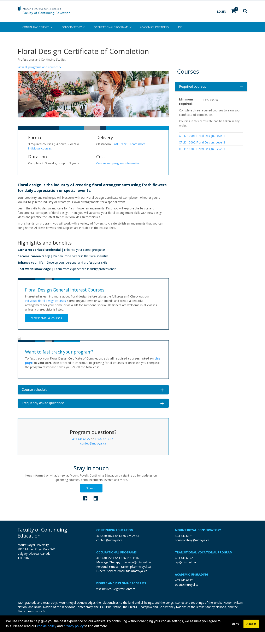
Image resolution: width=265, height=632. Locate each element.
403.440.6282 (184, 580)
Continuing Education (114, 530)
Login (222, 11)
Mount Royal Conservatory (198, 530)
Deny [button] (235, 623)
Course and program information (118, 163)
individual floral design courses (45, 301)
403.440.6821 (184, 536)
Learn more (138, 144)
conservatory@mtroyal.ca (192, 540)
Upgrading (154, 27)
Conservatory (72, 27)
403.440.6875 (81, 439)
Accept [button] (251, 623)
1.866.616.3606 (129, 558)
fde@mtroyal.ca (136, 571)
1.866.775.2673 (104, 439)
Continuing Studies (36, 27)
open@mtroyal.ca (187, 585)
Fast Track (119, 144)
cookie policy (46, 626)
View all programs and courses (38, 67)
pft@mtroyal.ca (140, 567)
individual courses (40, 148)
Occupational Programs (116, 552)
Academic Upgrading (191, 574)
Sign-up (91, 488)
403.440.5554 (105, 558)
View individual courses (46, 318)
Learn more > (35, 611)
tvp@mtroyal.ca (185, 562)
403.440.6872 (184, 558)
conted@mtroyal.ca (93, 443)
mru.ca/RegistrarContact (118, 589)
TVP (180, 27)
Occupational (111, 27)
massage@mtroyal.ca (136, 562)
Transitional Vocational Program (203, 552)
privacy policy (74, 626)
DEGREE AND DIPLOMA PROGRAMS (121, 583)
